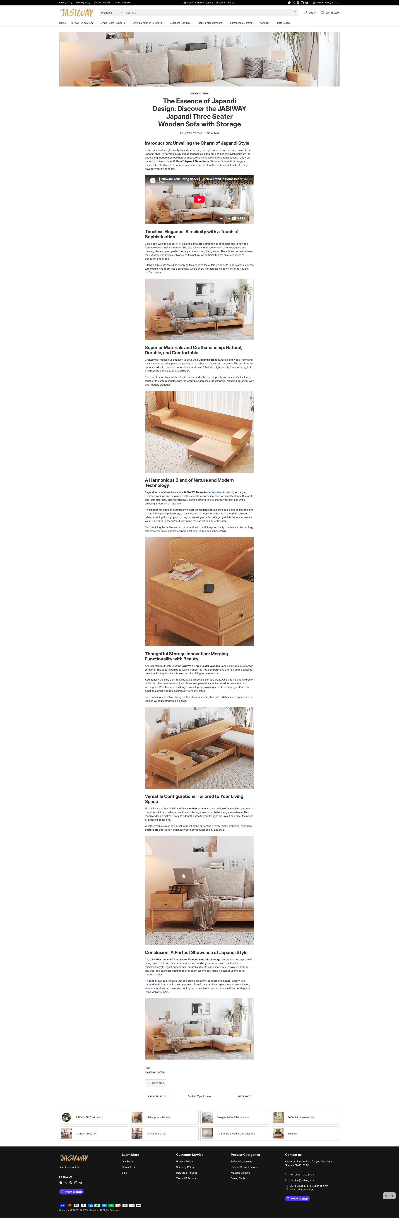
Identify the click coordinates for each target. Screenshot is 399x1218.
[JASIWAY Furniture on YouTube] (306, 3)
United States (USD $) (327, 2)
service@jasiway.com (302, 1180)
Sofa (206, 93)
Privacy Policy (184, 1161)
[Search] (295, 12)
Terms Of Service (186, 1178)
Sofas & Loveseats (241, 1161)
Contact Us (128, 1167)
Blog (124, 1172)
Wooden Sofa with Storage (226, 161)
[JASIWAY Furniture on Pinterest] (298, 3)
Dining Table (238, 1178)
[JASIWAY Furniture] (76, 12)
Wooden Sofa (220, 492)
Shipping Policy (185, 1167)
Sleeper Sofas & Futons (244, 1167)
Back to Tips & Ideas (199, 1096)
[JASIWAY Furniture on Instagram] (302, 3)
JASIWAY (195, 93)
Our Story (127, 1161)
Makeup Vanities (240, 1172)
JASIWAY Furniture (89, 1210)
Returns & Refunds (186, 1172)
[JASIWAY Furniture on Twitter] (293, 3)
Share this (157, 1083)
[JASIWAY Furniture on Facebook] (289, 3)
